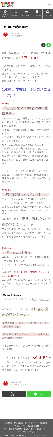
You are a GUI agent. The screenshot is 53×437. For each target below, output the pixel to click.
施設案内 (43, 423)
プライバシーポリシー (26, 432)
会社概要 (8, 423)
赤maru (22, 36)
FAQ (24, 426)
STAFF (13, 36)
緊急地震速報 (33, 426)
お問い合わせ (36, 429)
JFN (45, 429)
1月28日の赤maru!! (15, 27)
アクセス (16, 426)
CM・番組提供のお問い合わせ (16, 429)
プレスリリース (31, 423)
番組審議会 (18, 423)
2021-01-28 (15, 33)
